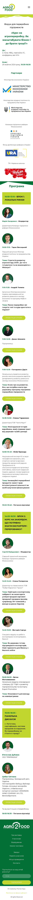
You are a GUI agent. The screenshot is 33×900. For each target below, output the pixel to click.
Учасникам (16, 839)
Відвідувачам (16, 842)
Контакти (16, 863)
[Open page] (16, 825)
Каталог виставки (16, 846)
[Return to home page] (9, 7)
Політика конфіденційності (16, 893)
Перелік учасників (16, 856)
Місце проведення (16, 859)
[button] (13, 318)
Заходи (16, 852)
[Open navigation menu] (29, 7)
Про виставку (16, 835)
